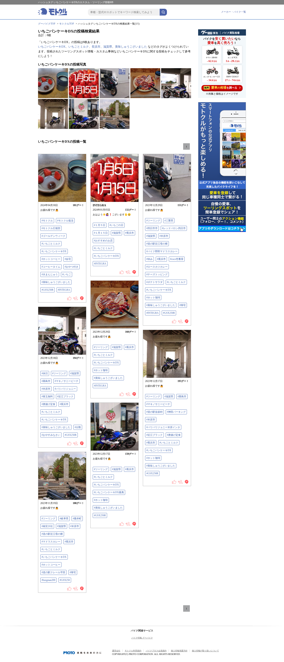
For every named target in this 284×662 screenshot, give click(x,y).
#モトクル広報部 (51, 228)
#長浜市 (129, 232)
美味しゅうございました (131, 46)
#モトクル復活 (65, 220)
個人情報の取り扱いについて (205, 651)
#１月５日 (99, 225)
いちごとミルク (78, 46)
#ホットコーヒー (51, 259)
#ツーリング (153, 220)
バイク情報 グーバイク (142, 638)
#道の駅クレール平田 (53, 572)
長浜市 (96, 46)
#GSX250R (47, 289)
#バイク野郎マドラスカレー (162, 251)
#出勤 (78, 427)
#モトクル (47, 220)
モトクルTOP (66, 23)
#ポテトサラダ (154, 282)
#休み (149, 259)
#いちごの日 (116, 225)
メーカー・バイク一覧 (233, 11)
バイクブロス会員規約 (156, 651)
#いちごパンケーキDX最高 (109, 492)
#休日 (45, 373)
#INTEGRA (64, 289)
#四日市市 (152, 228)
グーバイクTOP (46, 23)
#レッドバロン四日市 (174, 228)
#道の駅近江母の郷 (157, 243)
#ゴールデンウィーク (53, 236)
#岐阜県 (64, 518)
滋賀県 (107, 46)
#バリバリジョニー (65, 388)
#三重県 (168, 220)
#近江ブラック (65, 396)
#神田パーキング (176, 411)
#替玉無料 (47, 396)
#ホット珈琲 (153, 297)
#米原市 (163, 236)
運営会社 (116, 651)
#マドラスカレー (51, 541)
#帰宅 (182, 305)
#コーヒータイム (51, 266)
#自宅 (68, 259)
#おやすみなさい (51, 435)
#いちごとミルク (51, 243)
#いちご (66, 274)
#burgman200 (48, 580)
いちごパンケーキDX (51, 46)
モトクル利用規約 (133, 651)
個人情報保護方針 (179, 651)
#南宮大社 (47, 526)
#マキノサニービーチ (66, 381)
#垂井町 (77, 518)
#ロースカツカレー (157, 266)
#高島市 (46, 381)
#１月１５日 (101, 232)
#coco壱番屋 (176, 259)
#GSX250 (65, 580)
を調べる (220, 87)
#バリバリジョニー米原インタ (163, 427)
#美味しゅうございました (56, 282)
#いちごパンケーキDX (54, 251)
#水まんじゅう (50, 274)
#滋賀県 (116, 232)
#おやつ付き (71, 266)
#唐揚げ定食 (48, 404)
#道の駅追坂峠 (154, 411)
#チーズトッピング (157, 274)
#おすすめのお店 (103, 240)
